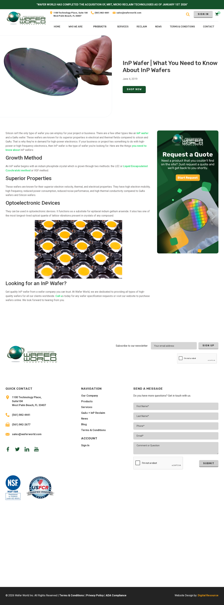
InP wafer (142, 133)
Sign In (203, 14)
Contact (208, 26)
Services (86, 407)
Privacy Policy (95, 595)
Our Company (89, 395)
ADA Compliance (116, 595)
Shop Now (134, 89)
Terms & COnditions (182, 26)
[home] (26, 22)
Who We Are (76, 26)
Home (57, 26)
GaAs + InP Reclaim (93, 412)
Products (99, 26)
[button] (100, 27)
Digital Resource (208, 595)
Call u (58, 296)
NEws (158, 26)
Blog (84, 424)
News (84, 418)
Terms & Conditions (93, 430)
